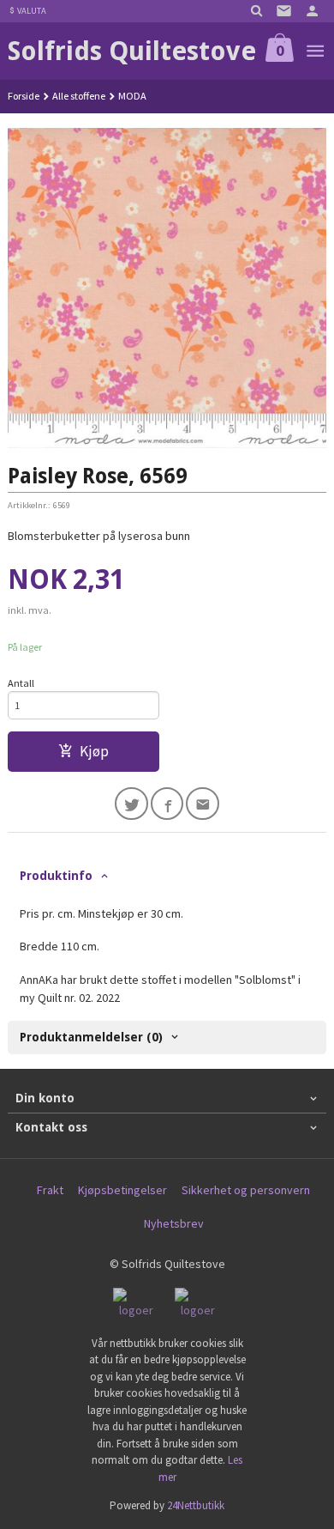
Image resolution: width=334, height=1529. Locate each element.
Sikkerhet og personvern (246, 1190)
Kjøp (94, 751)
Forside (23, 95)
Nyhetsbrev (174, 1223)
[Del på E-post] (202, 804)
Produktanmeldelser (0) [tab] (91, 1037)
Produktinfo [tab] (56, 876)
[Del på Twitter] (131, 804)
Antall (21, 683)
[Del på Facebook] (167, 804)
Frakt (50, 1190)
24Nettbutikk (195, 1505)
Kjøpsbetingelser (122, 1190)
